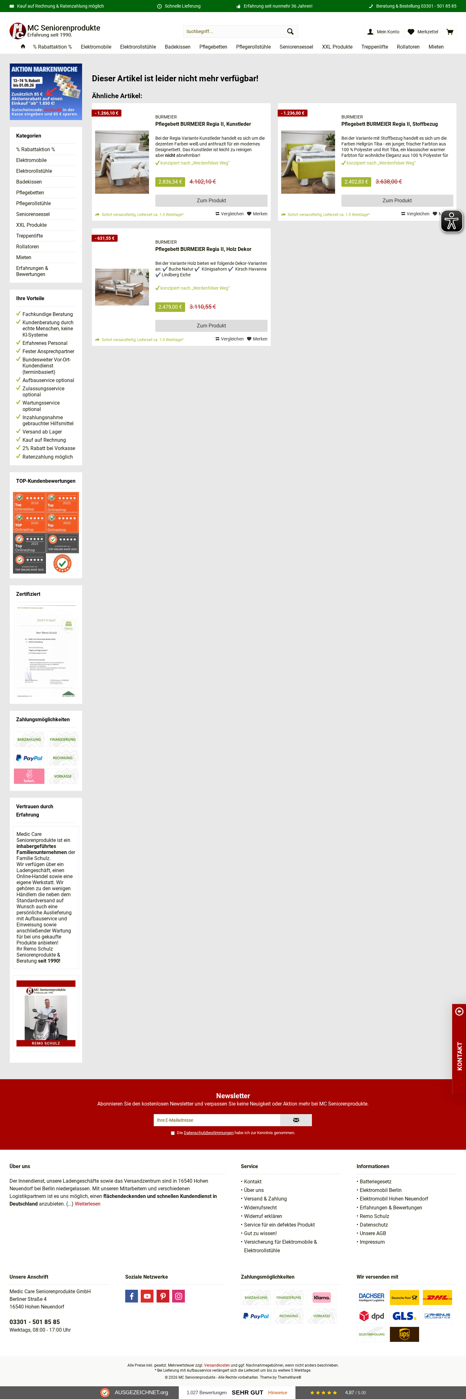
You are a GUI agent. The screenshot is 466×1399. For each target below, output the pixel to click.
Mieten (23, 257)
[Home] (23, 47)
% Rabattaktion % (35, 149)
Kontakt (253, 1182)
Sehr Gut (247, 1392)
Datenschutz (374, 1225)
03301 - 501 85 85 (438, 6)
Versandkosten (217, 1365)
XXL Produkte (31, 225)
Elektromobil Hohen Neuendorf (394, 1199)
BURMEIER (166, 116)
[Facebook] (131, 1296)
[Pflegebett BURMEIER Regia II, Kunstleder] (122, 162)
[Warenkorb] (449, 31)
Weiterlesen (87, 1204)
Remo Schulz (374, 1216)
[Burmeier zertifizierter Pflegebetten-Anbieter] (46, 652)
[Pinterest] (163, 1296)
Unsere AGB (373, 1233)
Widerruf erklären (263, 1216)
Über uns (254, 1190)
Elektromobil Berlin (381, 1190)
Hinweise (277, 1392)
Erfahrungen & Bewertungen (32, 271)
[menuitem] (449, 31)
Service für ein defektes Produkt (279, 1225)
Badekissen (29, 182)
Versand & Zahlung (265, 1199)
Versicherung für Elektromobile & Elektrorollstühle (280, 1246)
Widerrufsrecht (260, 1208)
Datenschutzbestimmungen (209, 1132)
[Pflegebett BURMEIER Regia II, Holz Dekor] (122, 287)
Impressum (372, 1242)
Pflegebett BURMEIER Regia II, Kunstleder (203, 124)
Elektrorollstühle (34, 171)
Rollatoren (27, 247)
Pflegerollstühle (33, 203)
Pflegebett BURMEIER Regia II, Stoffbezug (389, 124)
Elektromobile (31, 160)
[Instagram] (178, 1296)
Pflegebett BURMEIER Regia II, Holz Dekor (203, 249)
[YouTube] (147, 1296)
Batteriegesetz (376, 1182)
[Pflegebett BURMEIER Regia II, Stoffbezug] (308, 162)
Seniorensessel (33, 214)
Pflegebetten (30, 193)
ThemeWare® (289, 1377)
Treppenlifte (29, 236)
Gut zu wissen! (260, 1233)
